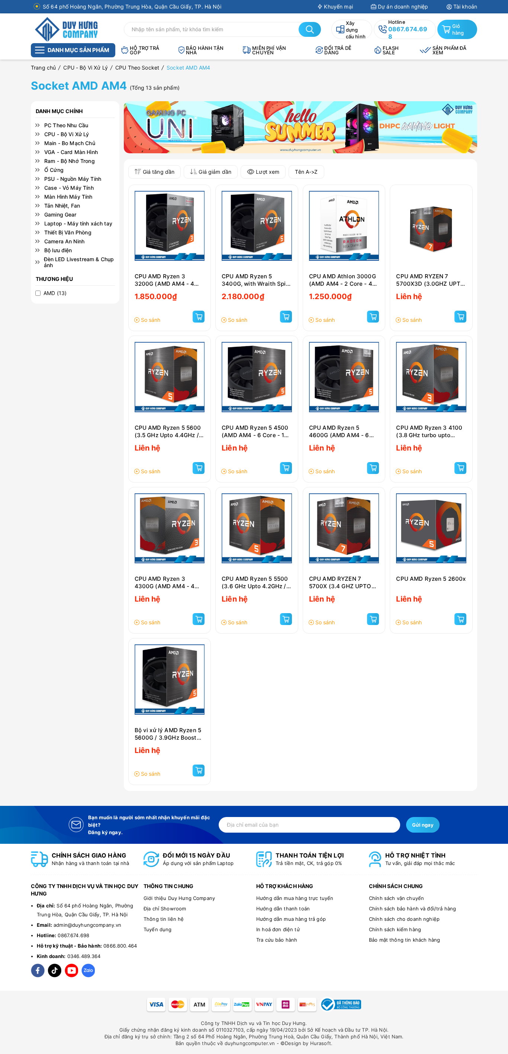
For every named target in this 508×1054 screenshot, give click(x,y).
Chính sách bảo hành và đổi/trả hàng (412, 909)
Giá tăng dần (159, 172)
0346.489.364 (84, 956)
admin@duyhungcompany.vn (87, 925)
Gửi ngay (423, 825)
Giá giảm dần (215, 172)
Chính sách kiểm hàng (395, 929)
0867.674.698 (73, 935)
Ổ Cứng (54, 170)
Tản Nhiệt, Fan (62, 206)
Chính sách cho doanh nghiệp (404, 919)
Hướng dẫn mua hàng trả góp (291, 919)
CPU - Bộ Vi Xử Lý (66, 134)
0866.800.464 (120, 946)
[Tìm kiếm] (310, 29)
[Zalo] (88, 970)
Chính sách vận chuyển (396, 898)
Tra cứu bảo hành (276, 940)
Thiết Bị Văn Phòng (67, 233)
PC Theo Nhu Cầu (66, 125)
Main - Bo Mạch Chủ (69, 143)
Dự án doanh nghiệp (403, 6)
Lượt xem (267, 172)
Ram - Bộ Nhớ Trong (69, 161)
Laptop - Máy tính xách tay (78, 224)
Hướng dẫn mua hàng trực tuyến (294, 898)
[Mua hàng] (199, 317)
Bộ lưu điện (58, 250)
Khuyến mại (338, 6)
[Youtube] (71, 970)
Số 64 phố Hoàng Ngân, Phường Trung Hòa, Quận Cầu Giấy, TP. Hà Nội (132, 6)
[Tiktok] (54, 970)
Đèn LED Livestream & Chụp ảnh (79, 262)
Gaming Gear (60, 215)
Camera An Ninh (64, 241)
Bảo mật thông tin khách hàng (404, 940)
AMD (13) (55, 293)
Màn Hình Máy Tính (68, 197)
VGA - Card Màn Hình (71, 152)
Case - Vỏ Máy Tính (69, 188)
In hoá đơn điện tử (278, 929)
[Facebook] (38, 970)
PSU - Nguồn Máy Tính (72, 179)
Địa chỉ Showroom (165, 909)
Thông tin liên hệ (164, 919)
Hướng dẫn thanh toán (283, 909)
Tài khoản (465, 6)
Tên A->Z (306, 172)
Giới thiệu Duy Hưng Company (179, 898)
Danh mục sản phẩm (78, 50)
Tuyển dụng (158, 929)
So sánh (150, 320)
